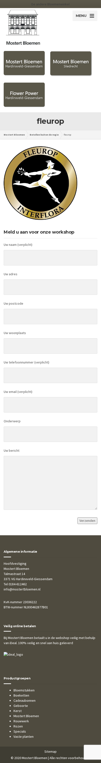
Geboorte (20, 705)
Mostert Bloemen (26, 716)
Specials (19, 731)
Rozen (18, 726)
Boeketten (21, 695)
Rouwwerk (21, 721)
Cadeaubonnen (24, 700)
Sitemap (50, 751)
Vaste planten (23, 736)
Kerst (17, 711)
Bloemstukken (24, 690)
